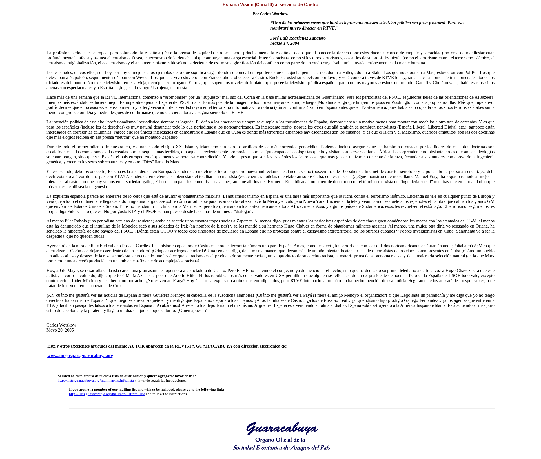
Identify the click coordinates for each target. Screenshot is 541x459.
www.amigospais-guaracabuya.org (80, 355)
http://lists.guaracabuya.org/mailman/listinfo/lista (96, 380)
